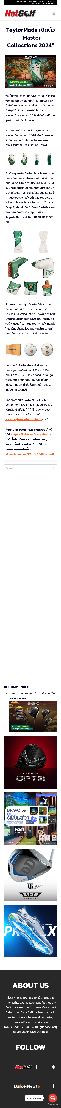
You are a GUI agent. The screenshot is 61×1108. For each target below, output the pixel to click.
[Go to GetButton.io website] (52, 1104)
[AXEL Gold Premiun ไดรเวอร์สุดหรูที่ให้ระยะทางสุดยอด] (33, 716)
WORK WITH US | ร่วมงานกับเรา (37, 1)
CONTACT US (36, 4)
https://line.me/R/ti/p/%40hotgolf (29, 454)
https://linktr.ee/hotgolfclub (31, 434)
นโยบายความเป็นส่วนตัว (48, 4)
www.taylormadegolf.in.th (23, 419)
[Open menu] (54, 13)
